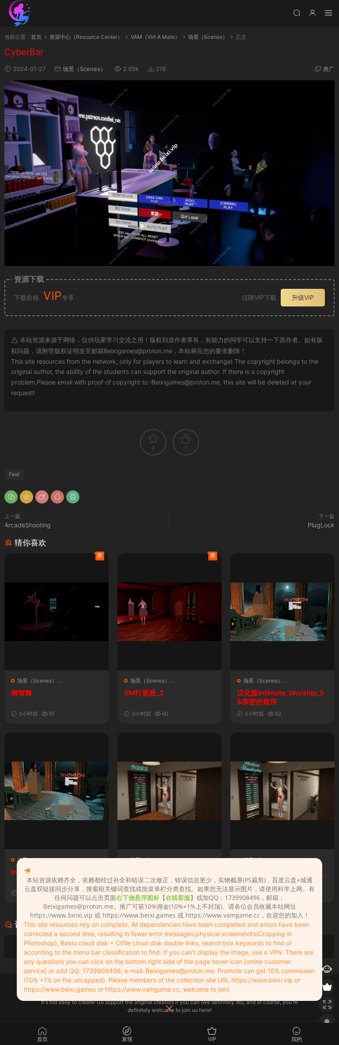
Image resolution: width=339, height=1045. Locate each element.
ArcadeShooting (27, 525)
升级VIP (303, 297)
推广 (329, 68)
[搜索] (297, 12)
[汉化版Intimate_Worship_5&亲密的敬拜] (282, 611)
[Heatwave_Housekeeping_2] (282, 790)
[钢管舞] (56, 611)
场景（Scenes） (84, 68)
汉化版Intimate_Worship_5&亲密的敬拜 (280, 697)
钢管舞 (21, 692)
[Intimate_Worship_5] (56, 790)
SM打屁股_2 (144, 692)
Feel (14, 474)
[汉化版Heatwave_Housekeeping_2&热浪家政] (169, 790)
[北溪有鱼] (20, 13)
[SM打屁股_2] (169, 611)
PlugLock (321, 525)
